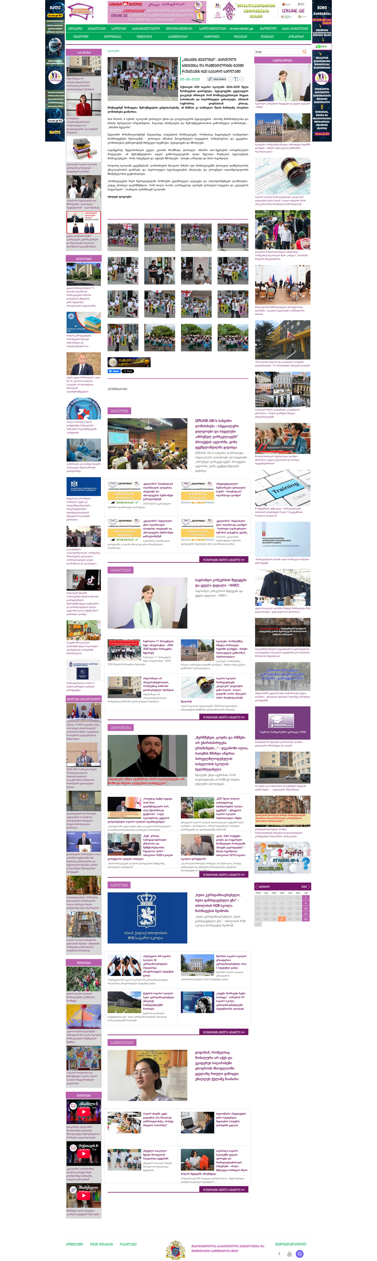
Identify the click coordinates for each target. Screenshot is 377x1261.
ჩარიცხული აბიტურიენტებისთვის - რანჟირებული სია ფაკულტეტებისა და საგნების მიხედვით (82, 125)
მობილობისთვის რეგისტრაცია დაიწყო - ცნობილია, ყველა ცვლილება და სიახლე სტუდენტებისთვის (277, 460)
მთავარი (75, 28)
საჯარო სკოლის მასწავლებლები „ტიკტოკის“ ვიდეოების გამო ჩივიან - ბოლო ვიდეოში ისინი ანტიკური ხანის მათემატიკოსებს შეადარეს (280, 200)
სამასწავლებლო (146, 28)
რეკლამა (128, 1244)
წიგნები (267, 37)
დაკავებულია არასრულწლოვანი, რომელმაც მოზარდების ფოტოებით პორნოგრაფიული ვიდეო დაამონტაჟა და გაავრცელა (83, 556)
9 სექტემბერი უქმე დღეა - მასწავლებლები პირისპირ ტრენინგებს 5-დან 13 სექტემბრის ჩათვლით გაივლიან (279, 512)
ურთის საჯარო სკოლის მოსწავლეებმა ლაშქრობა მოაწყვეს (81, 997)
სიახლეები (97, 28)
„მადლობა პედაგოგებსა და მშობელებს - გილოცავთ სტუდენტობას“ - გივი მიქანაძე (83, 204)
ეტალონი (80, 37)
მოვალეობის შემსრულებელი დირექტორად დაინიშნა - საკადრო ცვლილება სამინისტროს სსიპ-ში (280, 311)
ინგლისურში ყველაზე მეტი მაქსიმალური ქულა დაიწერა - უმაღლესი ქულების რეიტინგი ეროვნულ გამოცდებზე (282, 697)
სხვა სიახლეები (295, 28)
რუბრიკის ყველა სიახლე (223, 560)
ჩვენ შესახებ (101, 1244)
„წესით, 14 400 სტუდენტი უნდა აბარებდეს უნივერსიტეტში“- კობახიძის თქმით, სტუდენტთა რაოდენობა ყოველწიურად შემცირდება (83, 731)
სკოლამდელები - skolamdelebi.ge (226, 28)
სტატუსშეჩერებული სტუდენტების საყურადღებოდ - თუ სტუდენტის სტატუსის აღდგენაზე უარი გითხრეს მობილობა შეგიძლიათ (282, 652)
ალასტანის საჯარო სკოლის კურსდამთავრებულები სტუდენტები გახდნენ (82, 168)
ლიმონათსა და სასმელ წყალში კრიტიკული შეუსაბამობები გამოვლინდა (84, 467)
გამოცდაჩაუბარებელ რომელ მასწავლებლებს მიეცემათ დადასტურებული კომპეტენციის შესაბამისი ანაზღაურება (279, 833)
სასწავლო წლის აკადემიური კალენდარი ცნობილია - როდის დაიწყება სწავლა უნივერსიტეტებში (277, 413)
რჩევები (240, 37)
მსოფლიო (268, 28)
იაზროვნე (212, 37)
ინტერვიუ (144, 37)
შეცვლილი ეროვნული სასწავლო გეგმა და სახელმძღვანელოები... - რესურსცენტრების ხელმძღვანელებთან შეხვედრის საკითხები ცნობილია (80, 509)
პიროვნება (112, 37)
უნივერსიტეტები (179, 28)
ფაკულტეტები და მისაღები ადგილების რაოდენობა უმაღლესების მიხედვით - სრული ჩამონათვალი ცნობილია (81, 820)
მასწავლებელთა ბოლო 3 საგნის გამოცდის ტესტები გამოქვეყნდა (80, 686)
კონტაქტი (74, 1244)
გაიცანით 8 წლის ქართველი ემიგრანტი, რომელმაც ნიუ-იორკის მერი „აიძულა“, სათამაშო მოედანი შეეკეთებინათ (281, 255)
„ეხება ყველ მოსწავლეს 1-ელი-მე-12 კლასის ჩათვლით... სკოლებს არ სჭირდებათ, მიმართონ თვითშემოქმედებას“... (84, 384)
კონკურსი (296, 37)
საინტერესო (178, 37)
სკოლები (118, 28)
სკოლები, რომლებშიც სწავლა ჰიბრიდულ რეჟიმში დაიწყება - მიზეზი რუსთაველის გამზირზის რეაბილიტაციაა (282, 148)
